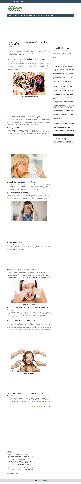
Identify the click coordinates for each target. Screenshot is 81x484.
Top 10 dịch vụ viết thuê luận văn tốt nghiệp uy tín (63, 84)
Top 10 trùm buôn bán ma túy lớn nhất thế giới (62, 107)
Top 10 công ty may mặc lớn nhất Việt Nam (62, 121)
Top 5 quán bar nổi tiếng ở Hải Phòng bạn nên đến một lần (20, 469)
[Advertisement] (29, 32)
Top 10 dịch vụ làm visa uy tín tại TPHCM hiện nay (63, 105)
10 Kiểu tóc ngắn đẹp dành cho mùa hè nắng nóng (63, 130)
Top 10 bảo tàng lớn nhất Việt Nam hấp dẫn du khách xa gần (21, 457)
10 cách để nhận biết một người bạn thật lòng (62, 127)
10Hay (40, 8)
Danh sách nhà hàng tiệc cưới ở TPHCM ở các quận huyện (20, 456)
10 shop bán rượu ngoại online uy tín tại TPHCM (18, 454)
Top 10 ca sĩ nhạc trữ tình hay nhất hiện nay (62, 53)
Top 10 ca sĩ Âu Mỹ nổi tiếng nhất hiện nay (62, 81)
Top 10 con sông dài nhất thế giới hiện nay (62, 50)
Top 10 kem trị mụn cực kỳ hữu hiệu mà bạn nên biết (19, 466)
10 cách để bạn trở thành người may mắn (61, 64)
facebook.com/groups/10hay (65, 141)
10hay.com (44, 480)
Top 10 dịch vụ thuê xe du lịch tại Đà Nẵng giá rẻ (63, 94)
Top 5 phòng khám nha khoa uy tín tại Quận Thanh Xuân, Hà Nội (21, 467)
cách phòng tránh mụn (13, 473)
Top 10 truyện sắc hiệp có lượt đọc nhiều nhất (62, 66)
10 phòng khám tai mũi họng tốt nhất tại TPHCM (18, 462)
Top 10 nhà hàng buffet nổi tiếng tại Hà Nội (17, 459)
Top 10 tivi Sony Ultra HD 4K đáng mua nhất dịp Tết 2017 (20, 461)
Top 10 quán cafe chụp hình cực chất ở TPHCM (63, 114)
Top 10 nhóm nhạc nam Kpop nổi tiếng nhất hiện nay (19, 464)
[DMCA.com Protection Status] (3, 483)
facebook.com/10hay (63, 139)
